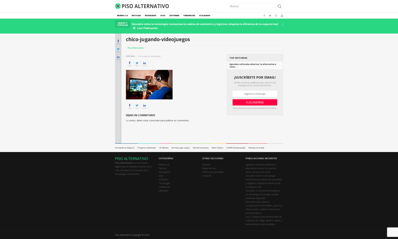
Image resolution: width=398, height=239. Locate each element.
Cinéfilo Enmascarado (235, 147)
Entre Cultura (217, 147)
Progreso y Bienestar (147, 147)
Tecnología (164, 183)
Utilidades (204, 15)
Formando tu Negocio (124, 147)
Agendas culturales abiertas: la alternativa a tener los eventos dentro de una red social (261, 168)
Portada (130, 56)
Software (174, 15)
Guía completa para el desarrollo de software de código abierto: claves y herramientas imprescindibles (264, 220)
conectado (154, 120)
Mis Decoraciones (201, 147)
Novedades (150, 15)
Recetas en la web (256, 147)
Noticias (136, 15)
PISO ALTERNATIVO (131, 158)
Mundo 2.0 (122, 15)
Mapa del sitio (209, 168)
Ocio (162, 15)
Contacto (206, 175)
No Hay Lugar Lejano (180, 147)
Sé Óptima (163, 147)
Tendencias (189, 15)
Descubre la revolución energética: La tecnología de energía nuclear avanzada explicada (263, 194)
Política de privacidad (212, 172)
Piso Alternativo (136, 48)
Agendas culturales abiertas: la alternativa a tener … (252, 65)
